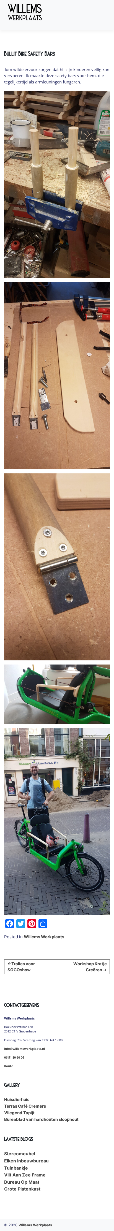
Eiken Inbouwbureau (26, 1161)
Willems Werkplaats (44, 936)
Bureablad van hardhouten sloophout (41, 1119)
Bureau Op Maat (21, 1182)
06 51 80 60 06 (14, 1057)
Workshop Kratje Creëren (90, 967)
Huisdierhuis (16, 1099)
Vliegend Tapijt (19, 1112)
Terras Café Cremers (25, 1106)
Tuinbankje (16, 1168)
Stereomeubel (19, 1153)
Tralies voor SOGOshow (21, 967)
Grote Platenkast (22, 1189)
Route (8, 1066)
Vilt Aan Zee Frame (25, 1175)
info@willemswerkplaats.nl (24, 1049)
